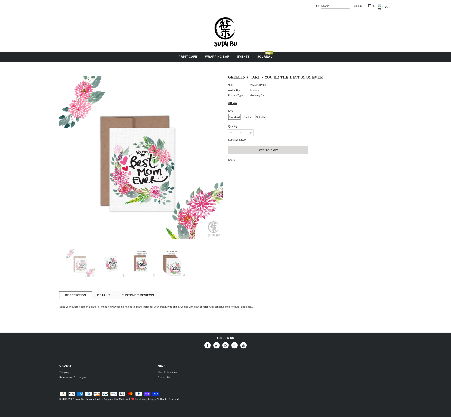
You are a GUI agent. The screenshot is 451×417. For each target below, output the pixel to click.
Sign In (358, 5)
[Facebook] (207, 345)
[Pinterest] (234, 345)
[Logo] (225, 32)
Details (103, 295)
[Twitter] (216, 345)
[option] (141, 157)
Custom (248, 117)
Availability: (234, 90)
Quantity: (233, 126)
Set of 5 (260, 117)
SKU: (231, 85)
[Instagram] (225, 345)
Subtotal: (233, 139)
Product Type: (236, 95)
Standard (234, 117)
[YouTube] (243, 345)
